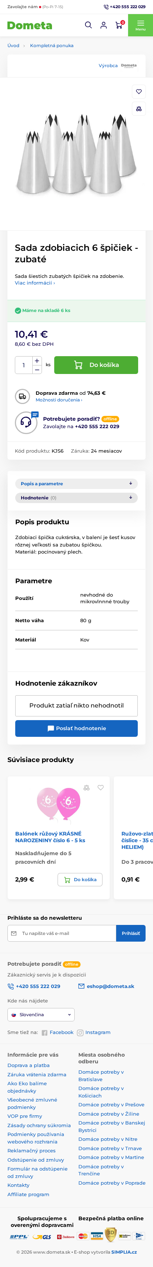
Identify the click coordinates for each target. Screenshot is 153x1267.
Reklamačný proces (31, 1150)
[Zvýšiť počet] (37, 361)
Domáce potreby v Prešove (111, 1104)
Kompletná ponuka (52, 45)
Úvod (13, 45)
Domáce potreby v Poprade (112, 1183)
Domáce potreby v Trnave (110, 1148)
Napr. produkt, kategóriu (55, 59)
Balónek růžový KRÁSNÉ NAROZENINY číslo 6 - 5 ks (50, 837)
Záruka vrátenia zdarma (36, 1074)
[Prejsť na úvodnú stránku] (29, 25)
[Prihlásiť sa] (103, 25)
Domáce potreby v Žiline (108, 1114)
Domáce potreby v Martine (111, 1157)
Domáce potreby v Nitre (107, 1139)
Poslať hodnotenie (80, 728)
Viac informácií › (35, 283)
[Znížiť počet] (37, 369)
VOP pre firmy (24, 1116)
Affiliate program (28, 1194)
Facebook (62, 1032)
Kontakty (18, 1185)
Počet (24, 365)
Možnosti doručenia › (59, 400)
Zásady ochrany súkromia (39, 1125)
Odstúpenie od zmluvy (35, 1160)
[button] (88, 25)
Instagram (98, 1032)
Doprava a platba (28, 1065)
